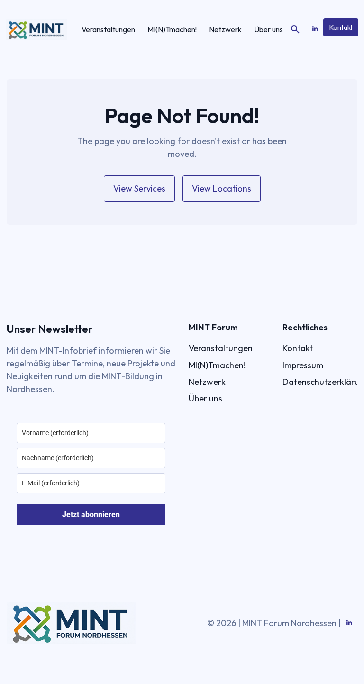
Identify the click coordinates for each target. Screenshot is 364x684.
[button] (295, 29)
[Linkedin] (315, 29)
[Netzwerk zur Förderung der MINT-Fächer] (36, 29)
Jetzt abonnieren (91, 514)
